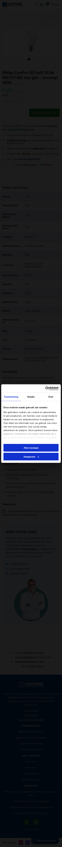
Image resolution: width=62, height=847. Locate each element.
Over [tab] (50, 396)
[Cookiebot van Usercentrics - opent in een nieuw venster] (45, 388)
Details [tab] (31, 396)
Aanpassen (29, 456)
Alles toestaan (31, 448)
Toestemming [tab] (11, 396)
